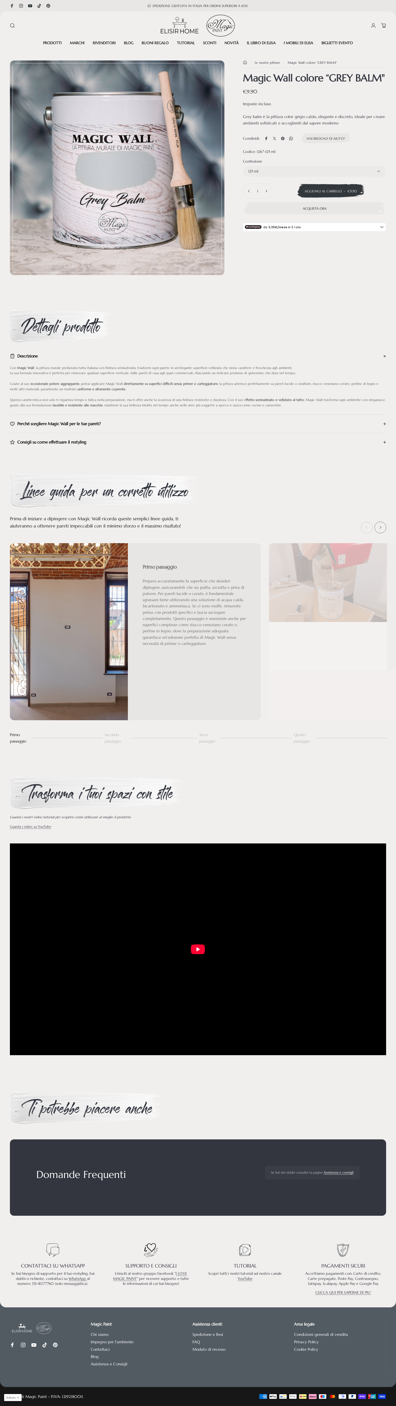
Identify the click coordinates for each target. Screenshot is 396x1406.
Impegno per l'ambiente (112, 1342)
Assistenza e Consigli (109, 1364)
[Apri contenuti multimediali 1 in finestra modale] (117, 167)
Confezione (252, 161)
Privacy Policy (306, 1342)
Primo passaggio (18, 737)
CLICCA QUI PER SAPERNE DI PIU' (343, 1292)
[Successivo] (380, 527)
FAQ (196, 1342)
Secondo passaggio (113, 737)
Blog (95, 1356)
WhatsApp (77, 1278)
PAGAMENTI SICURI (343, 1266)
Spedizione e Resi (207, 1334)
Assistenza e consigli (339, 1172)
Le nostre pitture (267, 62)
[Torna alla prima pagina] (245, 62)
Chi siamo (99, 1334)
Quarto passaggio (302, 737)
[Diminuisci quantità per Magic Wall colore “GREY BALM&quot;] (248, 191)
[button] (13, 1397)
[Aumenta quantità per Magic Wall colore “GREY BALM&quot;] (267, 191)
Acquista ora (314, 208)
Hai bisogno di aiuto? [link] (326, 138)
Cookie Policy (306, 1349)
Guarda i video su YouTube (30, 826)
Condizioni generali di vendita (321, 1334)
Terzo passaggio (207, 737)
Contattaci (100, 1349)
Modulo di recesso (208, 1349)
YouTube (245, 1278)
